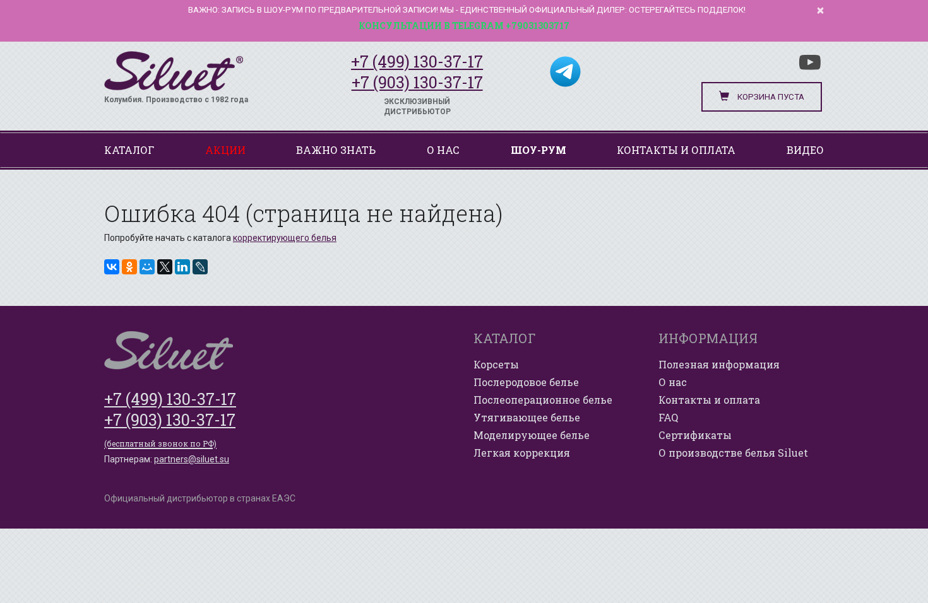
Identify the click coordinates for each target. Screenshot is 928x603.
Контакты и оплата (676, 149)
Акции (225, 149)
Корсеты (496, 364)
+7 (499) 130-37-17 (417, 61)
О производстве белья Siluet (733, 452)
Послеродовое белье (526, 382)
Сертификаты (695, 435)
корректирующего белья (284, 238)
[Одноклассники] (129, 266)
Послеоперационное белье (542, 399)
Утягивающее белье (526, 417)
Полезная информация (719, 364)
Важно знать (336, 149)
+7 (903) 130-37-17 (417, 82)
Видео (805, 149)
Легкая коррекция (521, 452)
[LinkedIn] (182, 266)
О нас (443, 149)
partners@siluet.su (191, 459)
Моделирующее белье (531, 435)
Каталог (129, 149)
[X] (164, 266)
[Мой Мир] (147, 266)
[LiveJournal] (200, 266)
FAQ (668, 417)
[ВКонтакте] (111, 266)
